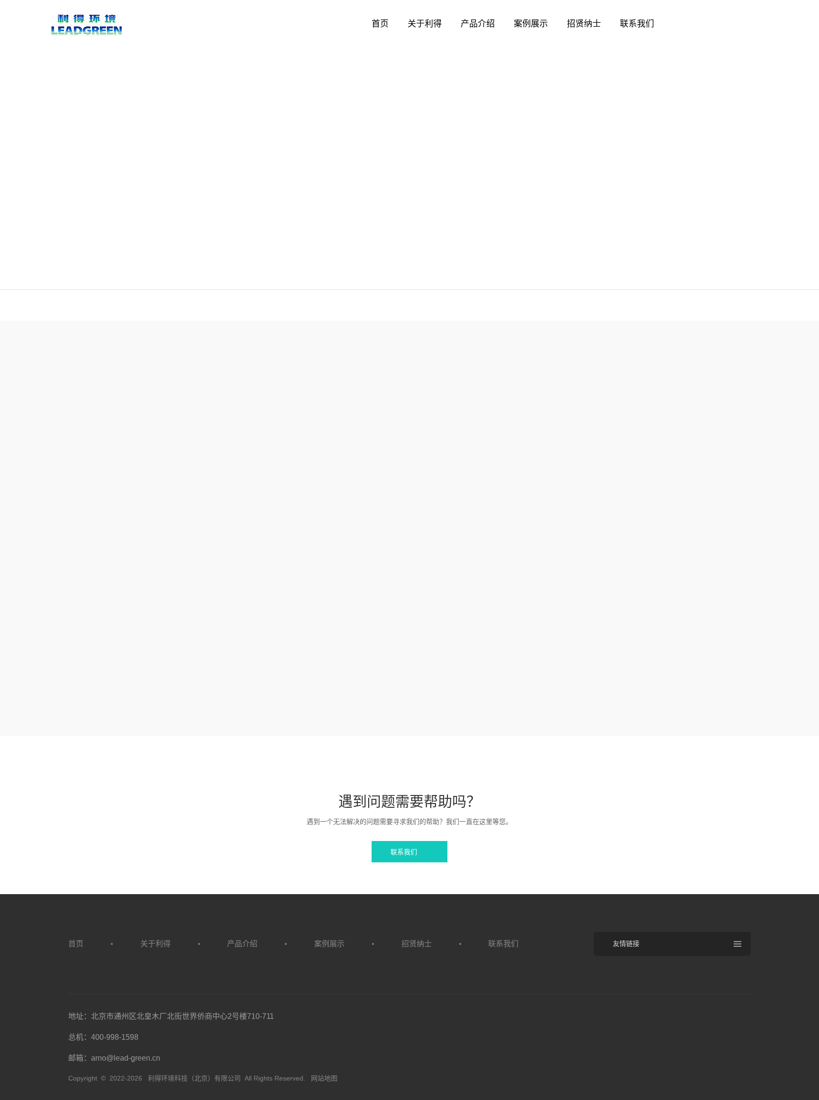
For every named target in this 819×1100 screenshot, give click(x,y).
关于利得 (425, 23)
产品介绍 (478, 23)
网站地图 (324, 1078)
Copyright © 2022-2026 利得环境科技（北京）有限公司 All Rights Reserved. (188, 1078)
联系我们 (637, 23)
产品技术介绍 (155, 272)
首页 (380, 23)
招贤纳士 (584, 23)
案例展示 (531, 23)
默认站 (87, 25)
